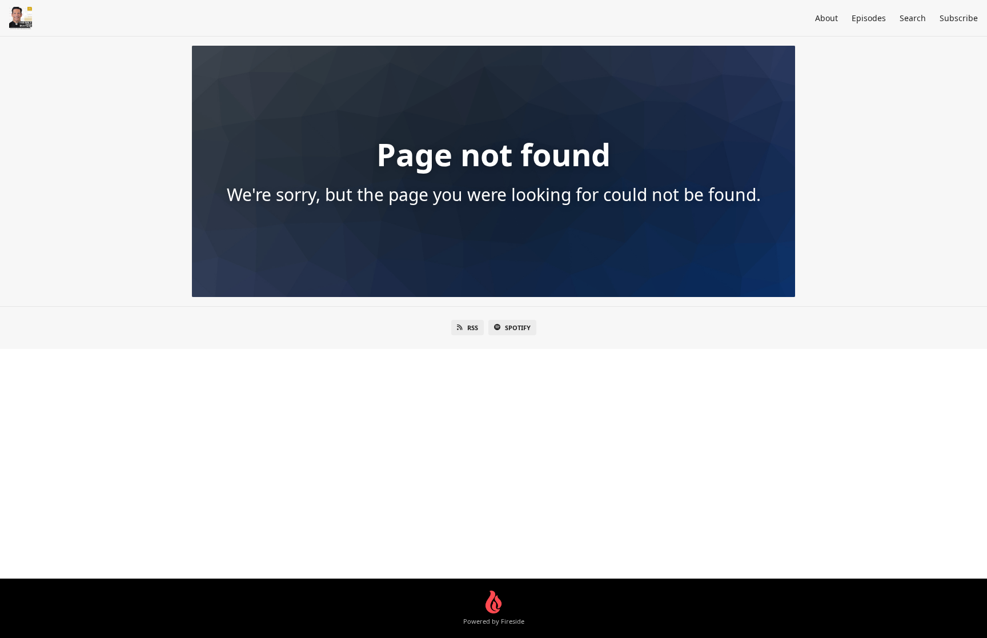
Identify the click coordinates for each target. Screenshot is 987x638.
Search (913, 18)
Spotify (518, 327)
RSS (472, 327)
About (826, 18)
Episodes (869, 18)
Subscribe (959, 18)
